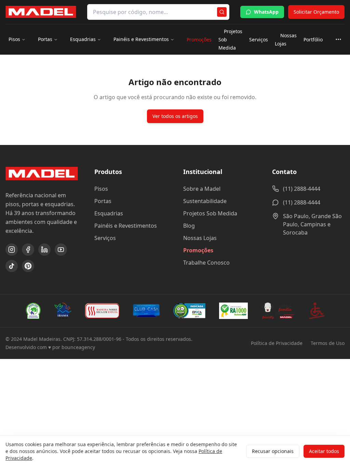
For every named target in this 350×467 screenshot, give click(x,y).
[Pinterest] (28, 266)
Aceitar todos (324, 451)
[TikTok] (11, 266)
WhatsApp (266, 12)
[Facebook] (28, 249)
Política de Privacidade (276, 343)
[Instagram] (11, 249)
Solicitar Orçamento (316, 12)
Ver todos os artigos (175, 116)
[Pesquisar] (222, 12)
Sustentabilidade (205, 201)
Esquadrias (83, 39)
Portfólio (313, 39)
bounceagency (78, 347)
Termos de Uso (328, 343)
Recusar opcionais (273, 451)
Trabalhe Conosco (206, 262)
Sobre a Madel (201, 188)
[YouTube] (61, 249)
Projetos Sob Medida (210, 213)
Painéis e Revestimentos (141, 39)
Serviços (258, 39)
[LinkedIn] (44, 249)
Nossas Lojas (286, 39)
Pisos (14, 39)
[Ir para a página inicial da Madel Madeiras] (40, 12)
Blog (189, 225)
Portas (45, 39)
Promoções (199, 39)
